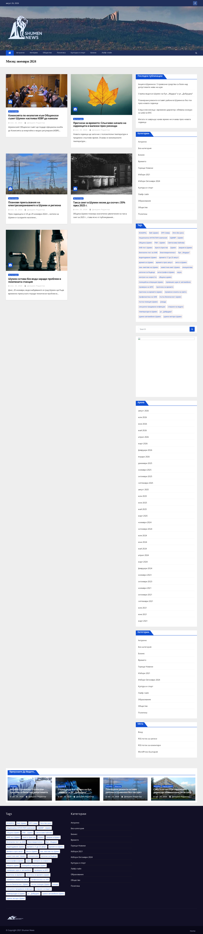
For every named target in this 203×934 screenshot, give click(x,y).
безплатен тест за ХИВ (148, 252)
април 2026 (143, 437)
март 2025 (143, 516)
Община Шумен (145, 243)
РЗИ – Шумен (160, 243)
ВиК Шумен (154, 233)
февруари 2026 (145, 450)
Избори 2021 (144, 174)
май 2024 (142, 548)
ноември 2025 (144, 470)
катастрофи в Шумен (166, 272)
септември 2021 (145, 601)
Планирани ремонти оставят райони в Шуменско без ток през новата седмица (123, 792)
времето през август (164, 262)
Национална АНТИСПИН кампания (153, 238)
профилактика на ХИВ (148, 297)
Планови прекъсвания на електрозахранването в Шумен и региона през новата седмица (34, 205)
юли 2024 (142, 535)
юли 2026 (142, 417)
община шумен (165, 277)
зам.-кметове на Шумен (148, 267)
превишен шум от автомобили (178, 282)
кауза (179, 272)
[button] (196, 53)
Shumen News (28, 930)
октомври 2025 (145, 476)
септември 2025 (145, 483)
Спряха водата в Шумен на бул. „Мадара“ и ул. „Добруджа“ (165, 93)
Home (192, 931)
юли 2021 (142, 607)
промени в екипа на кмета (175, 292)
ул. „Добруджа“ (166, 312)
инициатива (187, 267)
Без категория (13, 111)
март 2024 (143, 561)
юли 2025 (142, 496)
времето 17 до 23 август (169, 257)
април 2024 (143, 555)
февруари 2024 (145, 568)
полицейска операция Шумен (151, 282)
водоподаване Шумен (148, 257)
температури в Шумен (148, 312)
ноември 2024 (144, 522)
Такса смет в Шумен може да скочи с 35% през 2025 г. (99, 204)
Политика (61, 52)
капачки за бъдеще (147, 272)
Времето (142, 161)
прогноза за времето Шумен (150, 292)
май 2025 (142, 509)
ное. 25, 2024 (16, 123)
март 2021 (143, 621)
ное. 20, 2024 (81, 209)
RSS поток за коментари (149, 745)
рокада (163, 302)
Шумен (173, 247)
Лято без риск (178, 233)
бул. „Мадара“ (184, 252)
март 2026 (143, 443)
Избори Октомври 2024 (149, 181)
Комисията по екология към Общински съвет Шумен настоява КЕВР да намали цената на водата (33, 118)
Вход (140, 732)
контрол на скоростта (147, 277)
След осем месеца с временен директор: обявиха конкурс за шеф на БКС (172, 792)
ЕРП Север (165, 233)
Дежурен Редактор (36, 123)
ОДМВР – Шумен (176, 238)
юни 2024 (142, 542)
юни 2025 (142, 502)
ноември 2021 (144, 588)
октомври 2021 (145, 594)
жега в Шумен (181, 262)
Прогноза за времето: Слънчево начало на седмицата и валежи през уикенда (99, 124)
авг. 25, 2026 (18, 796)
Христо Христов (161, 247)
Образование (144, 201)
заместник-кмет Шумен (170, 267)
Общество (47, 52)
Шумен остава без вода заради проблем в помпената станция (34, 280)
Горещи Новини (145, 168)
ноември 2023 (144, 575)
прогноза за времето (164, 287)
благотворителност (168, 252)
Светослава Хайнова (176, 243)
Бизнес (93, 52)
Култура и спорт (78, 52)
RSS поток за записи (147, 738)
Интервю (34, 52)
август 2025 (143, 489)
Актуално (20, 52)
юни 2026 (142, 424)
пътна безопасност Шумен (170, 297)
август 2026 (143, 410)
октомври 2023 (145, 581)
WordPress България (148, 752)
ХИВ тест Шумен (145, 247)
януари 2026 (144, 456)
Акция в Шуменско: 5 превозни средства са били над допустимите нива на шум (29, 792)
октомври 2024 (145, 529)
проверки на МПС (146, 287)
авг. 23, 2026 (113, 796)
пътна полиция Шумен (148, 302)
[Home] (10, 53)
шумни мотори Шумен (173, 316)
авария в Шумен (185, 247)
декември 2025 (145, 463)
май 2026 (142, 430)
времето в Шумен (146, 262)
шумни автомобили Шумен (150, 316)
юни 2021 (142, 614)
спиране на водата (175, 307)
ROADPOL (143, 233)
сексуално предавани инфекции (152, 307)
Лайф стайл (107, 52)
